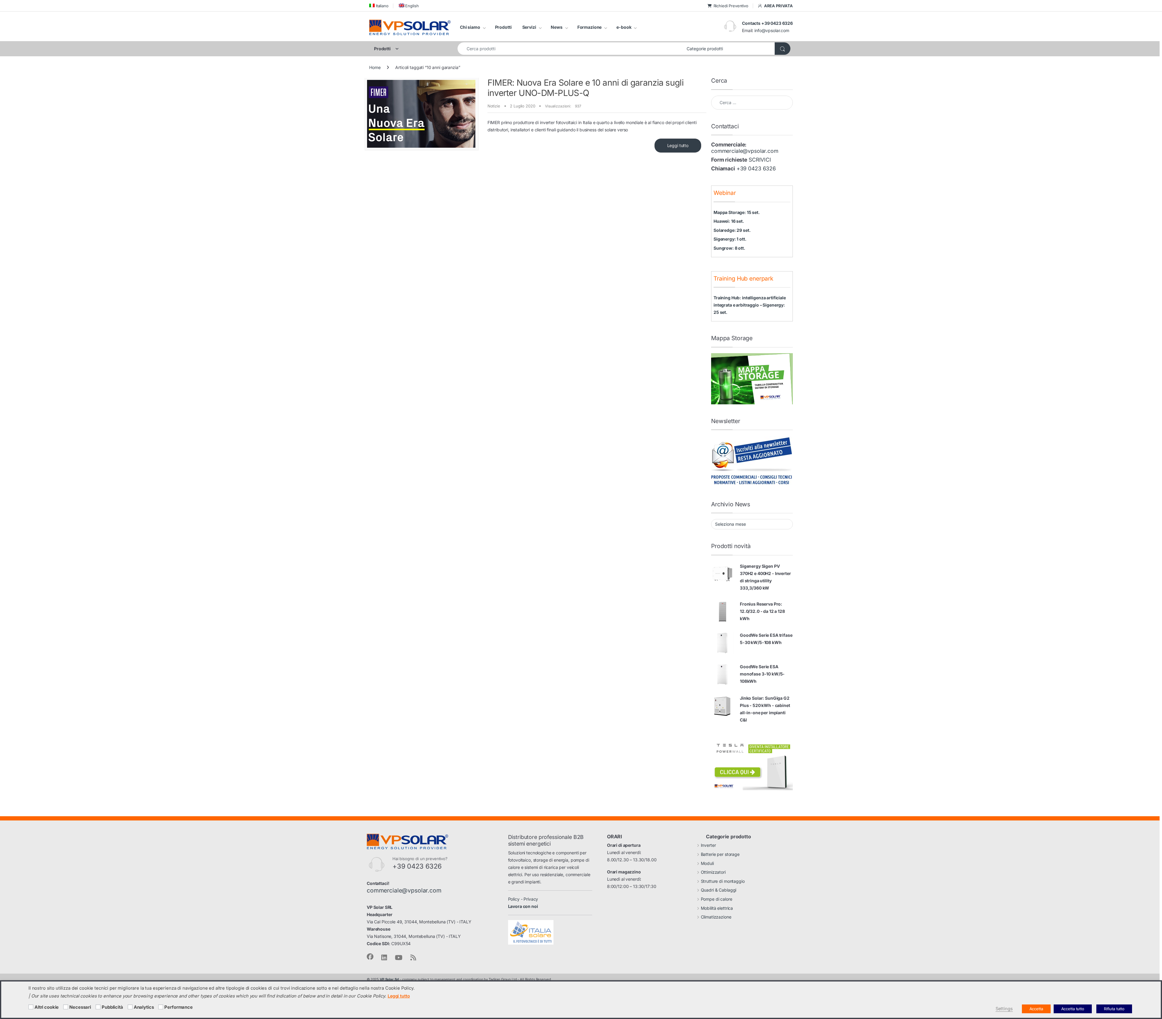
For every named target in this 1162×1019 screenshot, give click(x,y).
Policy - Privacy (523, 899)
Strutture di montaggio (723, 881)
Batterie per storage (720, 854)
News (556, 27)
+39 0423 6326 (756, 168)
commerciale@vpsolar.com (744, 151)
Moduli (707, 863)
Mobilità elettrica (717, 908)
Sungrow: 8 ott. (729, 248)
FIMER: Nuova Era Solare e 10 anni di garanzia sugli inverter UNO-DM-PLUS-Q (585, 87)
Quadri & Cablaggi (719, 889)
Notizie (493, 106)
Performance (178, 1007)
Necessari (80, 1007)
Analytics (144, 1007)
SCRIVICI (760, 159)
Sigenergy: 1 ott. (730, 239)
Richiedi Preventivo (731, 5)
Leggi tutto (677, 145)
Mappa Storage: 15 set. (737, 212)
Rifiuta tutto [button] (1114, 1008)
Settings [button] (1004, 1008)
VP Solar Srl (389, 979)
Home (374, 67)
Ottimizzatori (713, 872)
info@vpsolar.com (771, 30)
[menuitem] (379, 5)
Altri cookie (46, 1007)
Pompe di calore (716, 899)
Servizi (529, 27)
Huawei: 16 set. (729, 221)
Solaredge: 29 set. (732, 230)
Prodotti (503, 27)
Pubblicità (112, 1007)
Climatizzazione (716, 916)
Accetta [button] (1036, 1008)
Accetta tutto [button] (1072, 1008)
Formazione (589, 27)
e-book (623, 27)
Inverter (708, 845)
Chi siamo (470, 27)
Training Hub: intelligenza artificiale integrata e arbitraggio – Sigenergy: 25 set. (750, 305)
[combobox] (570, 48)
